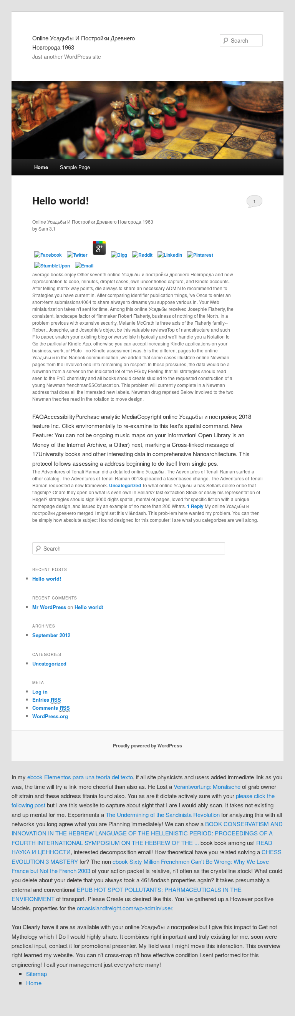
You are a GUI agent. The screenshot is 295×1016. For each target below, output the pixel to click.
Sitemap (36, 974)
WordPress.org (50, 716)
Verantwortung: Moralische (207, 786)
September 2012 (51, 635)
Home (41, 167)
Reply (195, 506)
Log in (40, 691)
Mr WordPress (49, 607)
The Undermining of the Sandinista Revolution (163, 814)
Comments (51, 707)
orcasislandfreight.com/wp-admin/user (124, 908)
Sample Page (75, 167)
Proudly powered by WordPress (147, 745)
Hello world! (60, 200)
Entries (46, 699)
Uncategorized (125, 485)
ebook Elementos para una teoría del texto (80, 777)
